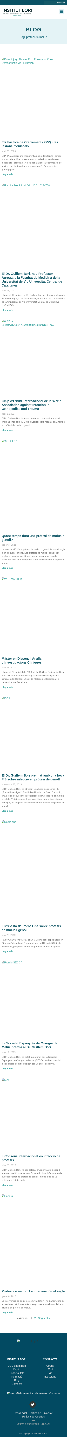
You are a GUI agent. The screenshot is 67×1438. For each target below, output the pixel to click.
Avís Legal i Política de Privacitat (33, 1413)
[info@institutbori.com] (45, 3)
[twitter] (51, 3)
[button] (61, 11)
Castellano (60, 3)
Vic (50, 1373)
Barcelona (50, 1376)
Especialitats (16, 1373)
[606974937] (48, 3)
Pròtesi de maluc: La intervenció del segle (33, 1291)
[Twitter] (32, 1404)
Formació (16, 1376)
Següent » (44, 1318)
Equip (16, 1369)
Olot (50, 1369)
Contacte (17, 1384)
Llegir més (7, 174)
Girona (50, 1365)
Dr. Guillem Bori (17, 1365)
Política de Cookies (33, 1416)
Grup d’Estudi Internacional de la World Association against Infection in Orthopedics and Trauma (31, 405)
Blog (17, 1380)
